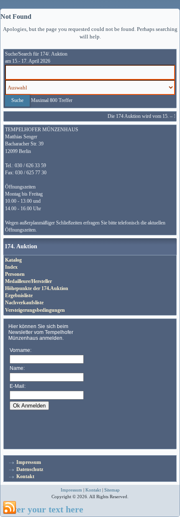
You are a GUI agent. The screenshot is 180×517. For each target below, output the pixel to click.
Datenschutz (29, 469)
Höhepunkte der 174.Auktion (36, 288)
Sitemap (112, 489)
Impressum (28, 462)
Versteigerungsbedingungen (35, 310)
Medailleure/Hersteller (28, 281)
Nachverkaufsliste (24, 303)
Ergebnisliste (19, 295)
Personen (15, 274)
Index (11, 267)
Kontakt (25, 476)
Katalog (13, 260)
